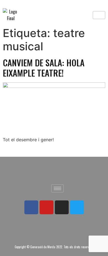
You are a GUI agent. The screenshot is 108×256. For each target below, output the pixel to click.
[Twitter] (77, 207)
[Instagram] (62, 207)
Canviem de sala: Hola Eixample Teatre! (43, 67)
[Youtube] (46, 207)
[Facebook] (31, 207)
